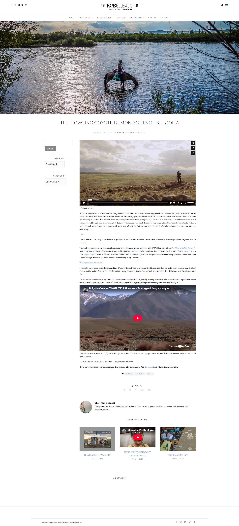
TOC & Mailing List (178, 455)
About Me (167, 18)
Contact (153, 18)
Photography (137, 18)
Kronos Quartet (188, 251)
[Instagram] (15, 5)
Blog (71, 18)
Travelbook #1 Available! (97, 455)
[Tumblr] (26, 5)
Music (141, 374)
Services (120, 18)
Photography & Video (131, 132)
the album (149, 367)
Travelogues (85, 18)
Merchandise (104, 18)
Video (149, 374)
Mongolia (130, 374)
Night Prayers (89, 254)
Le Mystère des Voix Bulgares (183, 248)
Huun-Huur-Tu (134, 251)
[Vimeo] (19, 5)
